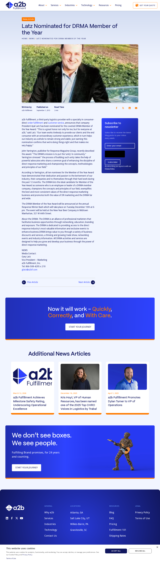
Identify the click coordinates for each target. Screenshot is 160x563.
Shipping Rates (117, 535)
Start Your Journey (80, 327)
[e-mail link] (136, 108)
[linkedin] (7, 518)
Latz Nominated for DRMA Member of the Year (61, 39)
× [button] (157, 547)
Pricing (118, 5)
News (32, 39)
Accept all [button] (116, 551)
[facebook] (12, 518)
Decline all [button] (140, 551)
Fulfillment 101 (117, 529)
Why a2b (49, 512)
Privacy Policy (142, 512)
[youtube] (21, 518)
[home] (15, 5)
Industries (50, 524)
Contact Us (50, 535)
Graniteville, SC (78, 529)
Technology (50, 529)
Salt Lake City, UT (80, 518)
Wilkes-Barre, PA (79, 524)
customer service (56, 123)
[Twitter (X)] (16, 518)
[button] (43, 5)
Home (25, 39)
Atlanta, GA (76, 512)
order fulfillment (35, 123)
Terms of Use (142, 518)
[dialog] (80, 554)
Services (48, 518)
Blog (111, 512)
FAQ (111, 518)
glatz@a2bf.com (29, 269)
